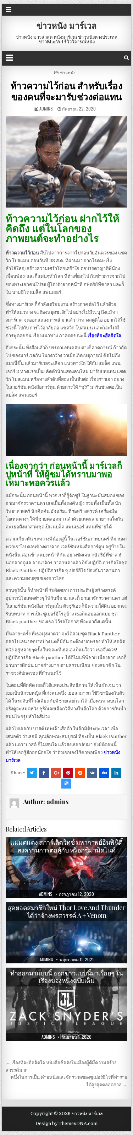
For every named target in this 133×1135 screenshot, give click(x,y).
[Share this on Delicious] (66, 784)
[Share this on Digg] (104, 773)
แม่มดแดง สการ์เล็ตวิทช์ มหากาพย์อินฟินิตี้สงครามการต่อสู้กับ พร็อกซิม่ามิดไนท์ (66, 846)
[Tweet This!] (32, 773)
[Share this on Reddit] (80, 773)
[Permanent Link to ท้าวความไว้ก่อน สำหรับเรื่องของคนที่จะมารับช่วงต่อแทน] (67, 162)
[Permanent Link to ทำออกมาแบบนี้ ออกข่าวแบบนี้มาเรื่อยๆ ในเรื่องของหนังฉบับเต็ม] (67, 1004)
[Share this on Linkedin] (116, 773)
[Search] (126, 57)
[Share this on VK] (92, 773)
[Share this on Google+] (56, 773)
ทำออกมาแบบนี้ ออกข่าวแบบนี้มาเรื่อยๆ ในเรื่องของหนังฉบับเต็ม (66, 977)
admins (46, 109)
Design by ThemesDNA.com (66, 1123)
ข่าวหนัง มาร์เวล (67, 25)
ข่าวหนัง (68, 72)
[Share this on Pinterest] (68, 773)
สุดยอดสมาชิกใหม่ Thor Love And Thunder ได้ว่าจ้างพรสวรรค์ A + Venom (67, 911)
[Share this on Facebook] (44, 773)
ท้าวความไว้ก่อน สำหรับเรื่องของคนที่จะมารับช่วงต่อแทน (67, 91)
